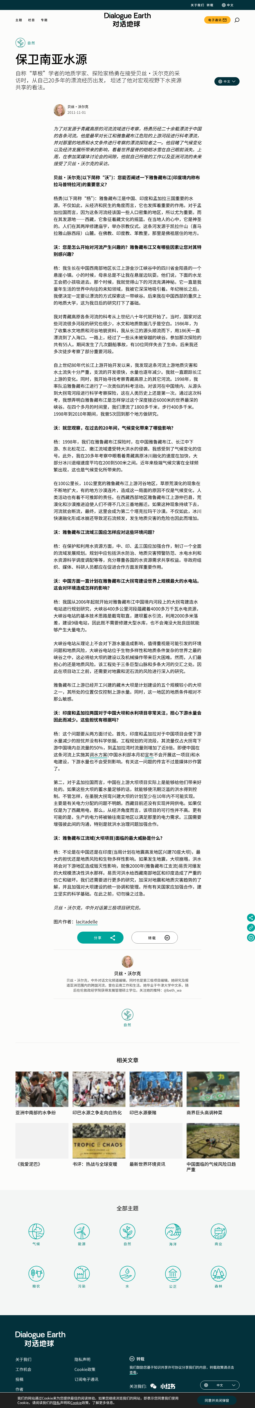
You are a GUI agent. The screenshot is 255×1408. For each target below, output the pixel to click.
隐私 (56, 1402)
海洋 (173, 1243)
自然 (127, 1243)
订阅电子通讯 (86, 1379)
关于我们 (197, 5)
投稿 (19, 1379)
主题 (18, 20)
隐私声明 (82, 1359)
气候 (36, 1243)
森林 (219, 1286)
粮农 (36, 1286)
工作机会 (23, 1369)
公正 (173, 1286)
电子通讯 (215, 20)
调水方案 (98, 754)
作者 (19, 1389)
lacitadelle (87, 921)
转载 (210, 5)
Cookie (76, 1402)
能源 (82, 1243)
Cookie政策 (84, 1369)
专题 (44, 20)
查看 (132, 1372)
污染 (82, 1286)
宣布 (149, 754)
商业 (219, 1243)
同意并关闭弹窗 (217, 1400)
